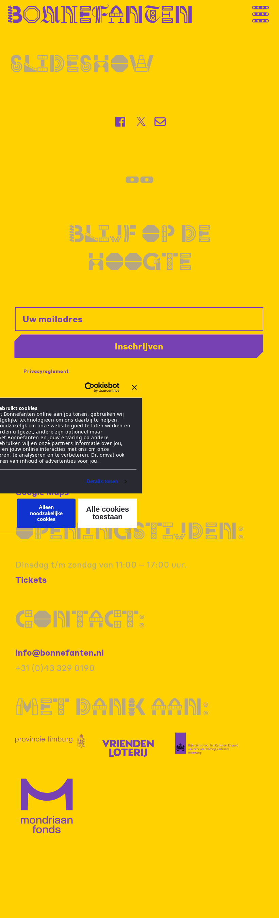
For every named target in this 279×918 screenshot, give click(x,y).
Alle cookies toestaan (107, 513)
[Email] (160, 121)
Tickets (31, 579)
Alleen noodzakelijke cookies (46, 513)
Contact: (80, 618)
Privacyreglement (46, 371)
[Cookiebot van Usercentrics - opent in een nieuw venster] (89, 387)
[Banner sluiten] (134, 387)
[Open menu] (267, 14)
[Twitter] (141, 121)
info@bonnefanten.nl (59, 652)
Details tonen (102, 481)
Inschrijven (139, 346)
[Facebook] (121, 121)
